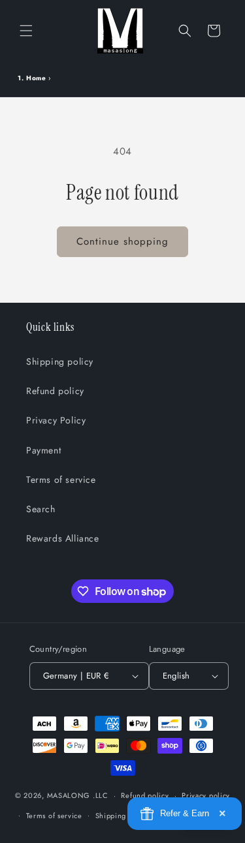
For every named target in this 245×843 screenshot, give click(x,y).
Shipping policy (59, 361)
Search (41, 508)
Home (36, 78)
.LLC (100, 795)
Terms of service (61, 479)
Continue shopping (122, 241)
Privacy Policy (56, 420)
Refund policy (55, 390)
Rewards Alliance (62, 538)
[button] (26, 30)
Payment (43, 450)
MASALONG (69, 795)
